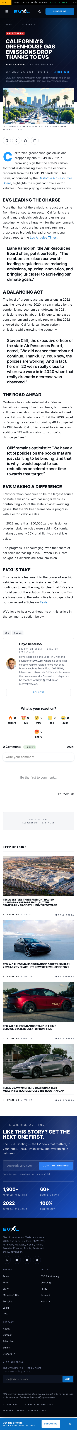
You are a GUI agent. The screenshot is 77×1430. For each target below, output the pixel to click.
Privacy (8, 1410)
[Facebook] (17, 1260)
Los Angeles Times (43, 237)
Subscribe (60, 11)
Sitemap (33, 1410)
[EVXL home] (22, 11)
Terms (20, 1410)
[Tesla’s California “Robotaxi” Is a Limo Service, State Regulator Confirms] (38, 1002)
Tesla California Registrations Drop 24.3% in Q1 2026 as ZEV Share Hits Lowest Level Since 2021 (36, 965)
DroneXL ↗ (9, 1353)
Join (68, 1379)
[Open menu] (7, 11)
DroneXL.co (49, 676)
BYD (5, 1314)
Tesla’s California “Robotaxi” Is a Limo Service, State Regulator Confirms (29, 1027)
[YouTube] (27, 1260)
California (28, 24)
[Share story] (16, 140)
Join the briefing (56, 1165)
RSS (44, 1410)
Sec (7, 633)
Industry (45, 1301)
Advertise (8, 1341)
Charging (46, 1282)
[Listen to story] (25, 140)
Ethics (6, 1347)
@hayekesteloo (28, 683)
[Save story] (7, 140)
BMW (6, 1288)
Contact (7, 1334)
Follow (38, 692)
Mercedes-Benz (12, 1295)
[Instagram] (37, 1260)
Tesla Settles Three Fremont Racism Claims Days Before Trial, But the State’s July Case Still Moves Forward (30, 902)
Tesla (43, 602)
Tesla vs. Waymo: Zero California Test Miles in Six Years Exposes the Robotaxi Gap (33, 1089)
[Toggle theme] (40, 11)
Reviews (45, 1295)
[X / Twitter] (7, 1260)
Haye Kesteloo (30, 644)
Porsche (7, 1301)
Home (9, 24)
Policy (44, 1288)
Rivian (6, 1282)
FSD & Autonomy (50, 1276)
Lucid (6, 1307)
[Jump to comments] (35, 140)
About (6, 1328)
